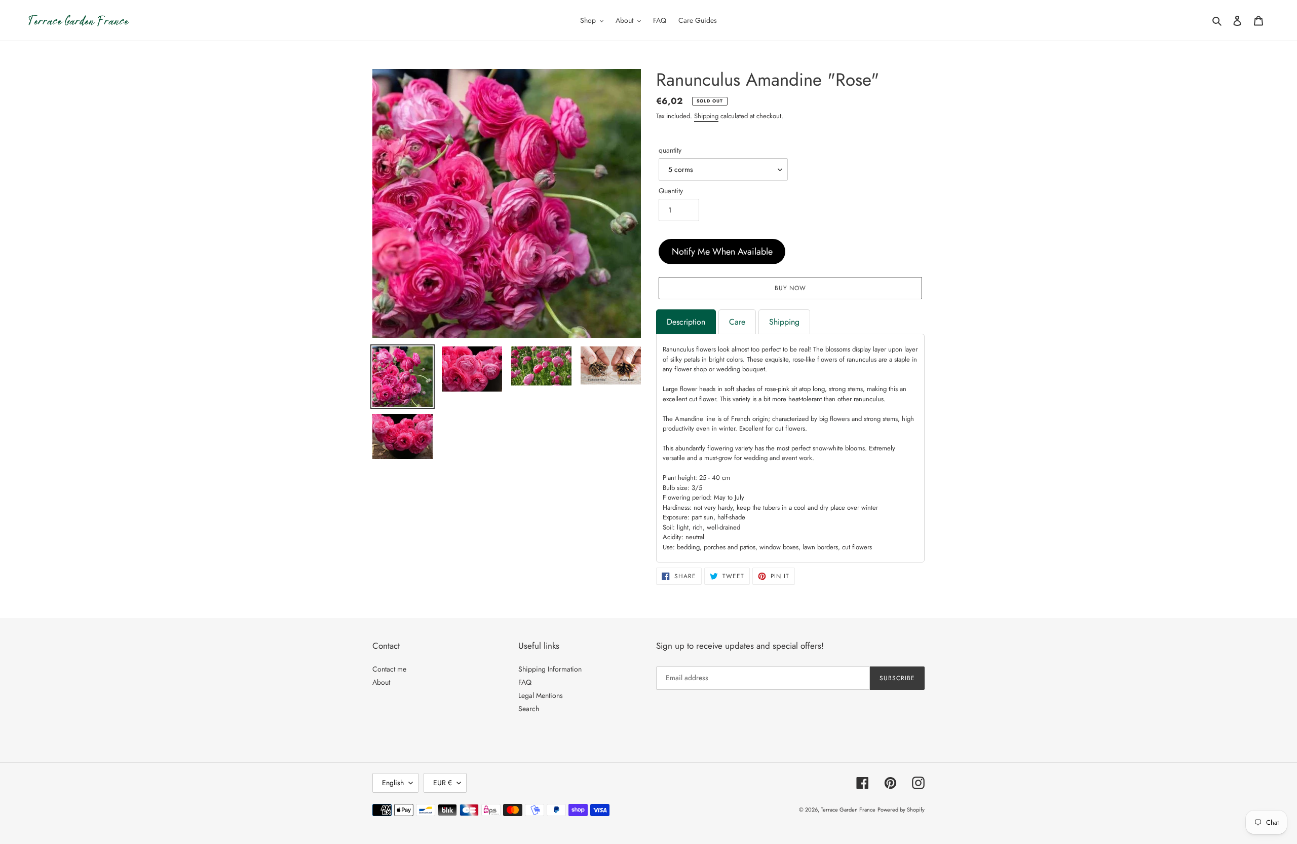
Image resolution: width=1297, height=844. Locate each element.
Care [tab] (737, 322)
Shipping (706, 116)
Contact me (389, 669)
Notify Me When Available (722, 251)
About (381, 682)
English (393, 783)
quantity (670, 150)
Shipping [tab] (784, 322)
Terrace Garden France (848, 809)
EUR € (442, 783)
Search (528, 709)
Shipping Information (550, 669)
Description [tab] (686, 322)
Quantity (671, 191)
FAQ (524, 682)
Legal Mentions (540, 695)
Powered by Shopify (901, 809)
